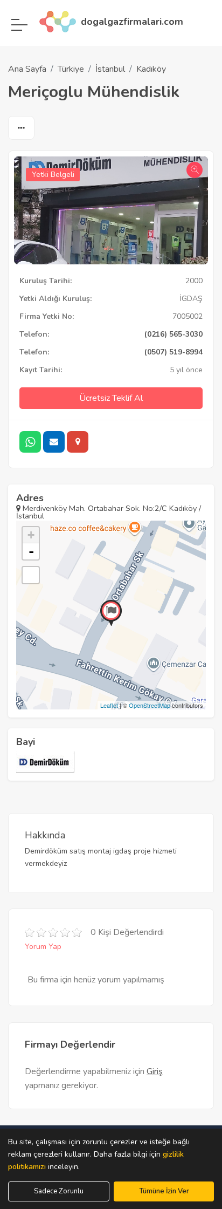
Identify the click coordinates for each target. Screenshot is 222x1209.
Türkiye (71, 69)
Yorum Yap (43, 946)
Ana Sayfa (27, 69)
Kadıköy (151, 69)
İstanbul (110, 69)
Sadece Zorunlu (59, 1191)
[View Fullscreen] (31, 575)
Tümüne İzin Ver (164, 1191)
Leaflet (109, 705)
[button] (21, 128)
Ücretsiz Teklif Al (111, 398)
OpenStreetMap (149, 705)
